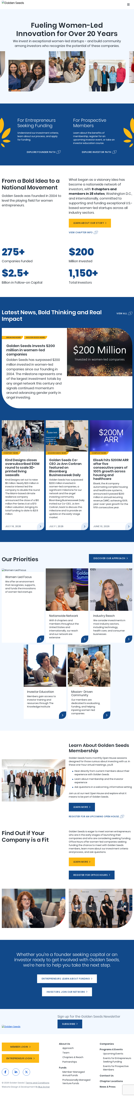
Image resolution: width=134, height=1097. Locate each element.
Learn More (80, 807)
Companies (107, 1043)
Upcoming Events (113, 1053)
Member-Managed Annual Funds (73, 1073)
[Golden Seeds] (15, 3)
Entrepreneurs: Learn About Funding (66, 978)
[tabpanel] (67, 368)
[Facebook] (5, 1072)
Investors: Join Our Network (66, 991)
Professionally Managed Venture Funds (76, 1081)
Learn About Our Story (88, 223)
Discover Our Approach (109, 558)
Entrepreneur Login (19, 1058)
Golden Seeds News (35, 337)
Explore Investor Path (96, 152)
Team (65, 1052)
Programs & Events (111, 1049)
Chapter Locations (111, 1081)
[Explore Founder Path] (39, 134)
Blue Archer (44, 1086)
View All (122, 313)
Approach (68, 1048)
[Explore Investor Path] (95, 134)
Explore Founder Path (41, 152)
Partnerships (69, 1061)
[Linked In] (15, 1072)
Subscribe (68, 1024)
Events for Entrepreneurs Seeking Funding (117, 1060)
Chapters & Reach (72, 1057)
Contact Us (107, 1075)
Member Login (19, 1046)
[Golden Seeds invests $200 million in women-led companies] (67, 368)
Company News (10, 453)
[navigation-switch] (128, 5)
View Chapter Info (81, 232)
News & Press (108, 1086)
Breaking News (13, 337)
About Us (64, 1043)
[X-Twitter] (26, 1072)
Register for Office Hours (90, 875)
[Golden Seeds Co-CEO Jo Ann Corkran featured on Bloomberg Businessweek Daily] (67, 475)
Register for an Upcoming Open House (94, 816)
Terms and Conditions (37, 1082)
